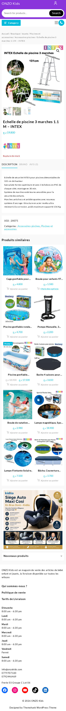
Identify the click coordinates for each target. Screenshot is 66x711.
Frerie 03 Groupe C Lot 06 (16, 682)
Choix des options (50, 289)
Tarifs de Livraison (14, 598)
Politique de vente (14, 592)
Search (56, 13)
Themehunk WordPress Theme (40, 707)
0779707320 (9, 673)
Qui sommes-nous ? (14, 586)
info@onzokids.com (12, 669)
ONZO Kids (11, 3)
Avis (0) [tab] (33, 164)
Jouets (25, 33)
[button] (58, 51)
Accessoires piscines (25, 37)
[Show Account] (55, 3)
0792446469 (9, 676)
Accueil (5, 33)
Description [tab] (9, 164)
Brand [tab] (23, 164)
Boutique (15, 33)
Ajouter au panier (19, 289)
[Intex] (11, 145)
